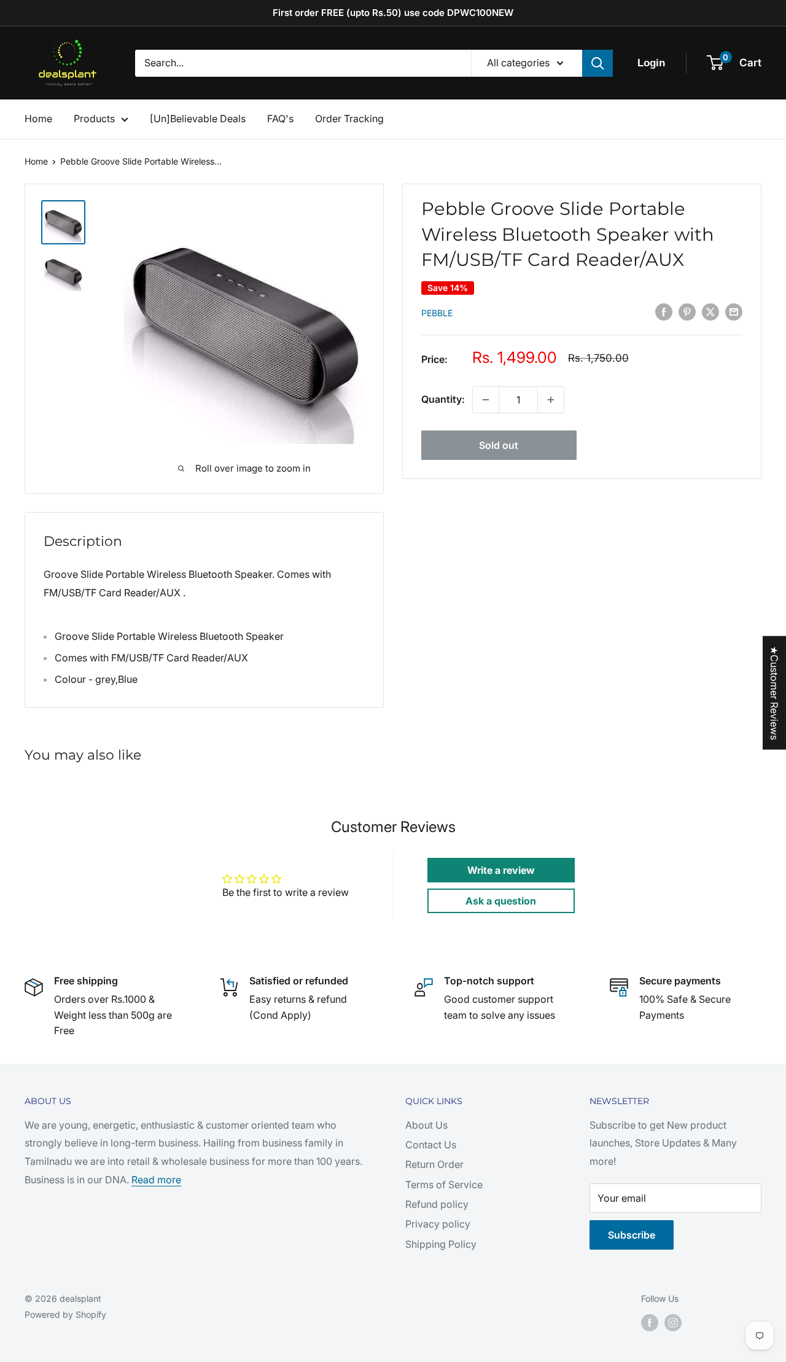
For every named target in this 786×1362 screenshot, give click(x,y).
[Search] (597, 63)
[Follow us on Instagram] (673, 1322)
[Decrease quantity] (486, 400)
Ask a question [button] (500, 901)
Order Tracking (349, 118)
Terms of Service (444, 1184)
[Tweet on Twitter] (710, 312)
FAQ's (280, 118)
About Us (426, 1125)
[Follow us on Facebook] (649, 1322)
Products (94, 118)
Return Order (434, 1164)
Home (38, 118)
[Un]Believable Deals (198, 118)
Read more (156, 1179)
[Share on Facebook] (663, 312)
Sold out (498, 445)
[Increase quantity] (551, 400)
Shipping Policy (441, 1244)
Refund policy (437, 1204)
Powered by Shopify (65, 1314)
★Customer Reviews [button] (774, 693)
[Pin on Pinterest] (687, 312)
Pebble (437, 313)
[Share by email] (733, 312)
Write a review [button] (501, 870)
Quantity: (443, 399)
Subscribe (631, 1235)
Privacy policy (437, 1224)
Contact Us (430, 1144)
